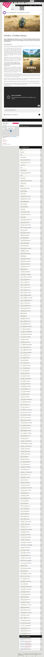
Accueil (13, 5)
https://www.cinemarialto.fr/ (6, 144)
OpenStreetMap (14, 136)
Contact (40, 5)
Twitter (19, 2)
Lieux (26, 5)
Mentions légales (29, 654)
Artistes (22, 5)
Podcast (35, 5)
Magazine (31, 5)
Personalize (32, 1)
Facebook (15, 2)
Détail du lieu (5, 125)
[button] (10, 131)
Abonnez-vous (39, 654)
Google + (22, 2)
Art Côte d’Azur (21, 655)
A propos (25, 654)
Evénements (17, 5)
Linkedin (26, 2)
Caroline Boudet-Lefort (8, 114)
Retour (12, 9)
